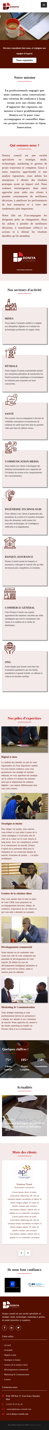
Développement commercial (16, 1369)
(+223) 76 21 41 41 (14, 1404)
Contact (7, 1379)
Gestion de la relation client (15, 1365)
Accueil (7, 1345)
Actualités (8, 1350)
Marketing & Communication (16, 1374)
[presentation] (21, 1253)
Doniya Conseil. (35, 1425)
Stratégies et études (12, 1360)
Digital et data (10, 1355)
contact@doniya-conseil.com (18, 1409)
